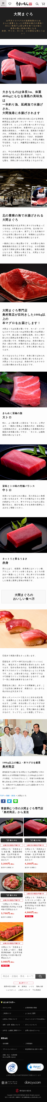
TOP (2, 796)
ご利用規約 (28, 1043)
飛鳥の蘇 (39, 986)
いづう (31, 986)
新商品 (24, 986)
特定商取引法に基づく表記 (34, 1049)
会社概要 (5, 1043)
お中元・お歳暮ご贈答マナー (12, 1030)
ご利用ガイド (7, 1013)
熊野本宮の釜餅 (10, 986)
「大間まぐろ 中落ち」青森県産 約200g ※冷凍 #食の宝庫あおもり (11, 906)
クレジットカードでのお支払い (35, 1019)
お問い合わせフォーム (32, 1030)
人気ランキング (24, 990)
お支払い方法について (10, 1019)
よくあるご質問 (30, 1013)
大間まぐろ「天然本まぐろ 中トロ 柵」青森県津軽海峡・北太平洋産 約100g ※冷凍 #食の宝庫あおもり (35, 854)
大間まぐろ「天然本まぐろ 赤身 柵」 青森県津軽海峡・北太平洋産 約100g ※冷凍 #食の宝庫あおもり (11, 854)
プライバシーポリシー (10, 1049)
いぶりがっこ (11, 990)
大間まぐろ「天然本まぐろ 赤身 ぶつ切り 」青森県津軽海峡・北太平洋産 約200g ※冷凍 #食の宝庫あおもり (11, 952)
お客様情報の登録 (31, 1008)
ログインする (7, 1008)
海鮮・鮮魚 (10, 796)
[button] (35, 1067)
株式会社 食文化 (25, 1091)
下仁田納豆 (36, 990)
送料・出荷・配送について (11, 1025)
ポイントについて (31, 1025)
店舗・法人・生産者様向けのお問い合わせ (10, 1056)
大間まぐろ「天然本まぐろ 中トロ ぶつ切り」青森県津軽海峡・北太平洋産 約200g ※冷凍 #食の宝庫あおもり (35, 903)
